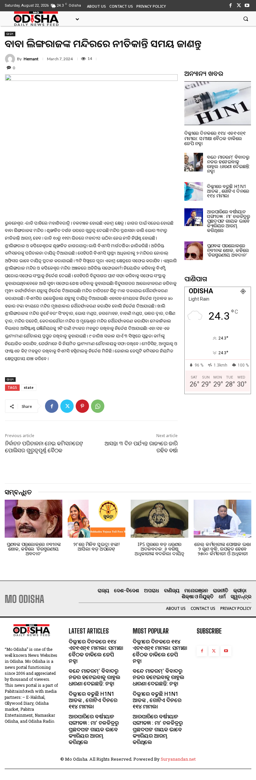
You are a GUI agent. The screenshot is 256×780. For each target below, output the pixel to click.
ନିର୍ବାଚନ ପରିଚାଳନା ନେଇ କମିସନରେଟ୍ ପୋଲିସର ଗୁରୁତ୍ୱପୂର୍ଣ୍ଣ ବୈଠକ (44, 447)
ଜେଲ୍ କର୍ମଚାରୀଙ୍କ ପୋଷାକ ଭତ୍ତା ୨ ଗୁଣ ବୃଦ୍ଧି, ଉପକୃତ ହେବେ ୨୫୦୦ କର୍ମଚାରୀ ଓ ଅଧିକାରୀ (222, 549)
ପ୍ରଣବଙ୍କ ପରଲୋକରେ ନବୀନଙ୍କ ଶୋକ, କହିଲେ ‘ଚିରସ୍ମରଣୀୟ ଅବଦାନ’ (228, 250)
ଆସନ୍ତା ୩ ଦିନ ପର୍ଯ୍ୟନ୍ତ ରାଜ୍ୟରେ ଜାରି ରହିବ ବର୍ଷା (141, 447)
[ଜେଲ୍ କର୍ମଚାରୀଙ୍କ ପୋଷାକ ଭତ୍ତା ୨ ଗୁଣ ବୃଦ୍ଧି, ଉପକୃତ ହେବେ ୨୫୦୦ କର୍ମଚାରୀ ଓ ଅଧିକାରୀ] (222, 519)
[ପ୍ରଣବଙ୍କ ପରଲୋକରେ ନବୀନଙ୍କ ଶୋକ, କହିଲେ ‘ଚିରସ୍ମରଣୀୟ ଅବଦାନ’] (193, 250)
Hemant (31, 59)
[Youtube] (247, 5)
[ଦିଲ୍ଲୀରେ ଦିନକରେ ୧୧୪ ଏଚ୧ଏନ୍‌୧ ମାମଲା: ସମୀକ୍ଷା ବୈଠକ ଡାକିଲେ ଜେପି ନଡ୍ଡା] (217, 103)
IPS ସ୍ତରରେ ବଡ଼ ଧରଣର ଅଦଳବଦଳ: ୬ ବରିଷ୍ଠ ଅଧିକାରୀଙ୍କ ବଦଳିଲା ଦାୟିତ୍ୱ (159, 549)
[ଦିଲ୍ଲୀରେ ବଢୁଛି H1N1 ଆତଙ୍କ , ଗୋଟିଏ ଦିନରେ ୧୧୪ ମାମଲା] (193, 191)
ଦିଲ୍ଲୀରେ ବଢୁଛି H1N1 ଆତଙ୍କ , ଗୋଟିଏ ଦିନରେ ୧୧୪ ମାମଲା (228, 191)
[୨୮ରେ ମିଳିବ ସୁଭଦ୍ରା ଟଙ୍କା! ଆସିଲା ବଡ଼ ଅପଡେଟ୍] (96, 519)
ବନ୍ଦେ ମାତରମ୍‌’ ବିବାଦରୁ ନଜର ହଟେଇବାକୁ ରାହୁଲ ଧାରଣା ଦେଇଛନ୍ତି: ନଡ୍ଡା (228, 164)
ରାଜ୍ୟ (10, 34)
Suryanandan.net (178, 759)
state (29, 387)
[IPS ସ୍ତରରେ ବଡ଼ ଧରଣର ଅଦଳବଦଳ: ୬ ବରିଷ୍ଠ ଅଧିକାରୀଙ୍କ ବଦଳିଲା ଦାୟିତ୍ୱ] (159, 519)
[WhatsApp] (97, 406)
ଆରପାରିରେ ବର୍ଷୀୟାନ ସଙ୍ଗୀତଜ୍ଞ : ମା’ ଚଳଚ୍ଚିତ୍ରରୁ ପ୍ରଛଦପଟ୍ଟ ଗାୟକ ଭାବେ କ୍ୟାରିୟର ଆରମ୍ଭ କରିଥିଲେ (228, 220)
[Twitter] (239, 5)
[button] (246, 19)
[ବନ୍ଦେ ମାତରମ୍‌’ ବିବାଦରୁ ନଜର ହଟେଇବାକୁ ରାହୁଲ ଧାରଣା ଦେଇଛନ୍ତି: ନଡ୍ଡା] (193, 162)
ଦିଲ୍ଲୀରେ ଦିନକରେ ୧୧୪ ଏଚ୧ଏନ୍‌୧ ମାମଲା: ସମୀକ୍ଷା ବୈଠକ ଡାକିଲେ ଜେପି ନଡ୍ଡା (215, 138)
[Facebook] (230, 5)
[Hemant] (11, 59)
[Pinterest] (82, 406)
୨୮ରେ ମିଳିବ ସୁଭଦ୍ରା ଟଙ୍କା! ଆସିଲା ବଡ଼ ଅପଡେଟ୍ (96, 546)
